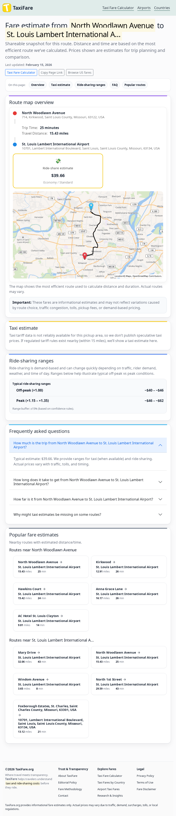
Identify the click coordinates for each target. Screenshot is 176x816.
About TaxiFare (67, 776)
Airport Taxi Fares (108, 789)
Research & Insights (110, 795)
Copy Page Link (51, 72)
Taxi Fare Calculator (118, 7)
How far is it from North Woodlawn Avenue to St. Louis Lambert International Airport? (83, 499)
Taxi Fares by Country (111, 782)
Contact (63, 795)
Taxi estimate (60, 85)
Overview (37, 85)
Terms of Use (145, 782)
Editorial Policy (67, 782)
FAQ (115, 85)
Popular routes (134, 85)
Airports (144, 7)
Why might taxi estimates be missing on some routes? (57, 514)
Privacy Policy (145, 776)
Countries (162, 7)
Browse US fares (79, 72)
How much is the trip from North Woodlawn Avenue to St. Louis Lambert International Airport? (83, 445)
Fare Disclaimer (146, 789)
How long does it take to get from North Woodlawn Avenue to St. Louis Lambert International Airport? (78, 481)
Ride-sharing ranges (91, 85)
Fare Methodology (70, 789)
